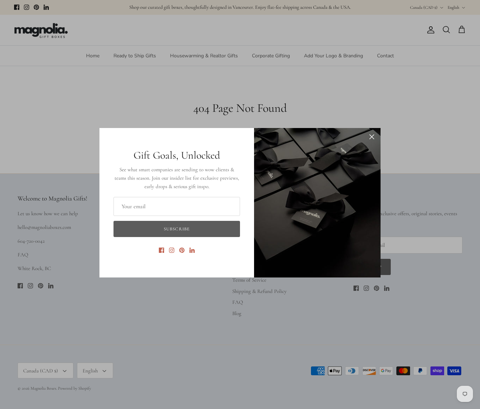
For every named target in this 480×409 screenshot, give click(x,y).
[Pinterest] (181, 250)
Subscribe (176, 229)
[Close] (372, 137)
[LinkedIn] (192, 250)
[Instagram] (171, 250)
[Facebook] (161, 250)
